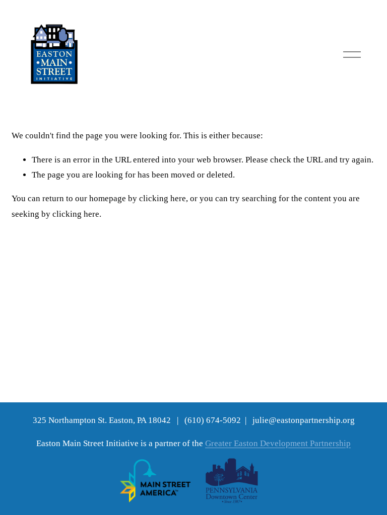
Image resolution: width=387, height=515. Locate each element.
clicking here (162, 198)
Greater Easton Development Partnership (278, 443)
